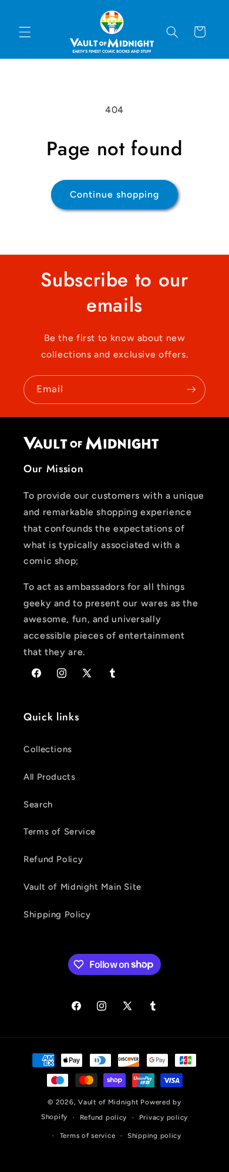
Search (38, 804)
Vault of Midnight (108, 1102)
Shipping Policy (56, 914)
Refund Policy (53, 859)
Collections (47, 749)
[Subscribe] (191, 389)
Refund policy (103, 1117)
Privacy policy (163, 1117)
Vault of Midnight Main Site (82, 886)
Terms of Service (59, 831)
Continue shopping (115, 194)
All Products (49, 777)
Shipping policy (154, 1135)
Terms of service (88, 1135)
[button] (24, 31)
